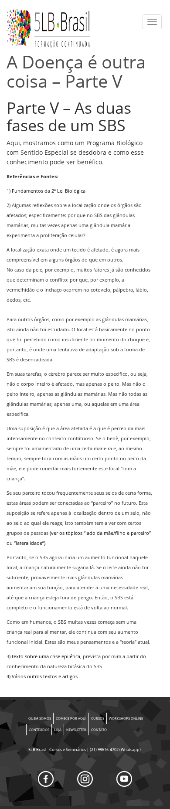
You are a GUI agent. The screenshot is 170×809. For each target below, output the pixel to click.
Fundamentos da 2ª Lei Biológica (48, 191)
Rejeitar (135, 752)
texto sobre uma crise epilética (46, 656)
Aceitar (63, 752)
